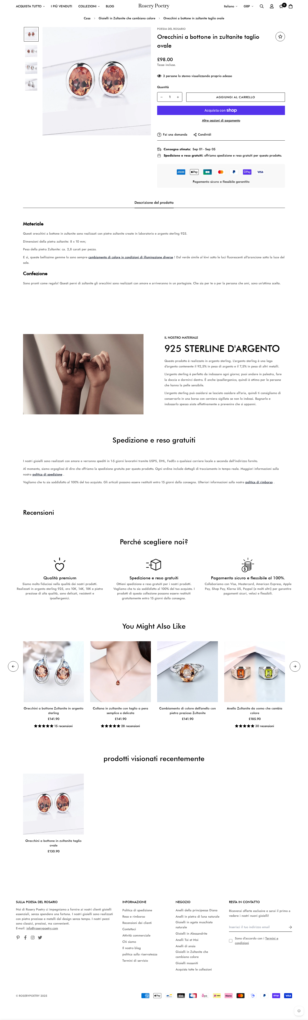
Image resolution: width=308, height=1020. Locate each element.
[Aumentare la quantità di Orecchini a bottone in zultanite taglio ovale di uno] (178, 97)
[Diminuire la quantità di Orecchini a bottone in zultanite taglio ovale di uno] (161, 97)
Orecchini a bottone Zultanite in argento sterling (53, 711)
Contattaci (129, 929)
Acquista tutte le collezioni (194, 969)
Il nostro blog (131, 948)
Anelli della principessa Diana (196, 910)
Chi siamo (129, 941)
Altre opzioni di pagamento (221, 120)
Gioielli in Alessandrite (191, 933)
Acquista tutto (28, 6)
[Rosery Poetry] (154, 6)
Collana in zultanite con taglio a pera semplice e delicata (120, 711)
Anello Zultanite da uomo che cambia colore (254, 711)
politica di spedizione (47, 474)
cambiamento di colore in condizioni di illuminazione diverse (130, 257)
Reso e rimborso (133, 916)
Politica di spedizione (137, 910)
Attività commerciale (136, 935)
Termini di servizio (135, 960)
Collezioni (87, 6)
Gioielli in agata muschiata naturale (194, 925)
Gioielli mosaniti (187, 963)
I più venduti (61, 6)
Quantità (163, 87)
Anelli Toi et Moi (187, 940)
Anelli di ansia (185, 946)
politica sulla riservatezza (139, 954)
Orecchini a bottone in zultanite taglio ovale (53, 843)
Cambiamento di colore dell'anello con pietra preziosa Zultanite (187, 711)
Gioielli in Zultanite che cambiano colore (127, 18)
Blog (110, 6)
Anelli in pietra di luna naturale (197, 916)
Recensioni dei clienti (137, 923)
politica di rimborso (259, 482)
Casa (87, 18)
